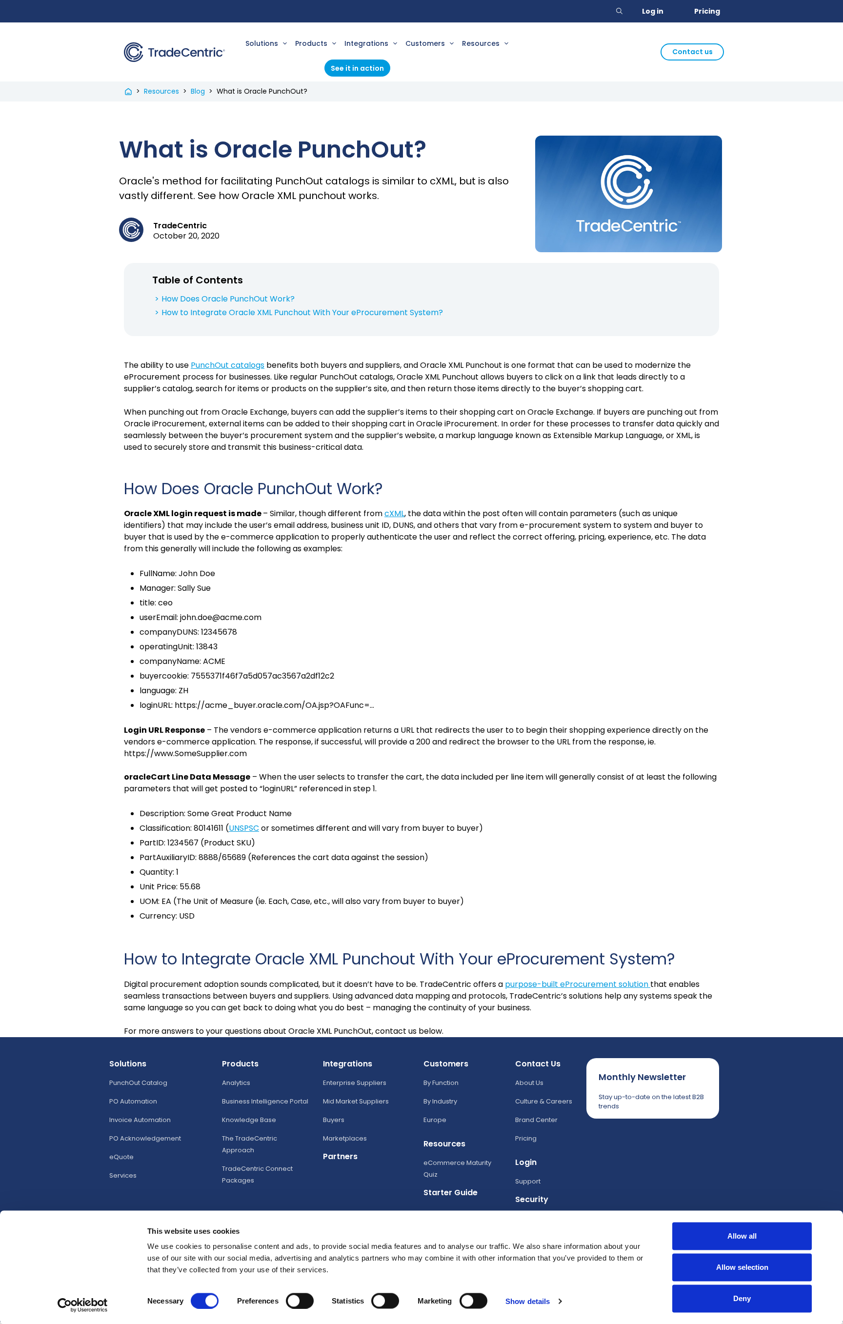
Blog (198, 91)
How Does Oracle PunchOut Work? (228, 298)
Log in (652, 11)
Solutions (261, 43)
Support (528, 1181)
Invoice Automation (140, 1119)
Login (526, 1162)
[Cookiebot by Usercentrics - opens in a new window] (82, 1305)
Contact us (692, 52)
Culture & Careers (543, 1101)
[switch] (300, 1300)
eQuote (121, 1157)
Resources (481, 43)
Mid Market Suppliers (356, 1101)
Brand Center (536, 1119)
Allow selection (742, 1267)
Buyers (333, 1119)
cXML (394, 513)
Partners (340, 1156)
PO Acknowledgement (145, 1138)
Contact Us (538, 1063)
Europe (434, 1119)
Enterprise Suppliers (354, 1082)
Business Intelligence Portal (265, 1101)
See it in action (357, 68)
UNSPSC (244, 828)
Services (123, 1175)
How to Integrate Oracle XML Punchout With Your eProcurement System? (302, 312)
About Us (529, 1082)
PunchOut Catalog (138, 1082)
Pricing (707, 11)
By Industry (440, 1101)
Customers (425, 43)
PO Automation (133, 1101)
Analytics (236, 1082)
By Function (441, 1082)
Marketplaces (345, 1138)
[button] (619, 11)
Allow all (742, 1236)
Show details (527, 1301)
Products (311, 43)
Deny (742, 1298)
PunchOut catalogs (227, 365)
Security (531, 1199)
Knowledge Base (249, 1119)
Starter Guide (450, 1192)
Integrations (366, 43)
